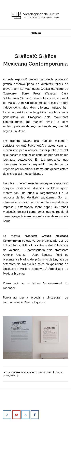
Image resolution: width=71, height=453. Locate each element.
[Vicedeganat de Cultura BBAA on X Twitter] (25, 414)
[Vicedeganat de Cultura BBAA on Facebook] (35, 414)
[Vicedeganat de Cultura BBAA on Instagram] (7, 414)
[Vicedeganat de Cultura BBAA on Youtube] (16, 414)
